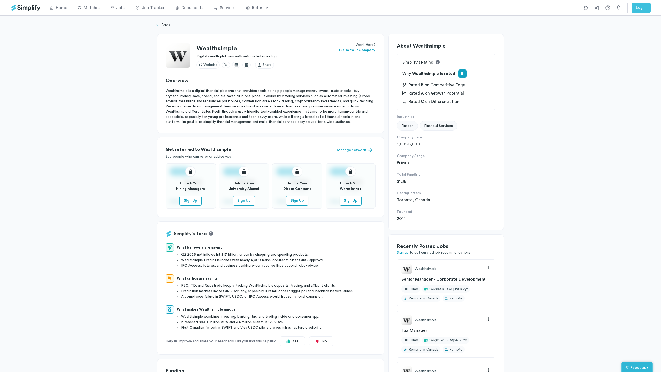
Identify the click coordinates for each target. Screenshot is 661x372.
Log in (641, 8)
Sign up (402, 252)
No (324, 341)
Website (210, 65)
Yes (295, 341)
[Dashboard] (25, 8)
